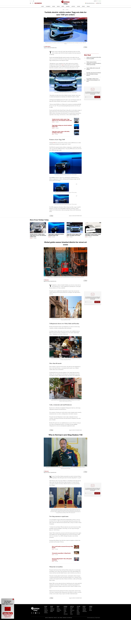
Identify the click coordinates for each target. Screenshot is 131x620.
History (78, 607)
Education (71, 607)
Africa (58, 607)
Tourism (65, 611)
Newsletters (51, 617)
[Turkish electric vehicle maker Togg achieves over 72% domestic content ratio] (76, 120)
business (38, 3)
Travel (71, 611)
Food (71, 612)
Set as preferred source (90, 3)
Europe (51, 607)
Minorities (46, 612)
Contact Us (55, 617)
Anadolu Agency (47, 46)
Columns (90, 607)
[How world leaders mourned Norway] (76, 547)
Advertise (64, 617)
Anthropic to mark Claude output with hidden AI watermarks (93, 235)
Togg (62, 64)
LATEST (42, 6)
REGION (58, 6)
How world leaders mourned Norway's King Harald (62, 547)
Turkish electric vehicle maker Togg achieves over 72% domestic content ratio (62, 120)
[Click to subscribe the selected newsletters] (97, 97)
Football (84, 607)
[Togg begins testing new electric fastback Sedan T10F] (76, 126)
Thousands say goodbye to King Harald (61, 553)
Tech (64, 612)
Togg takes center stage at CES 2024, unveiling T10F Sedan (61, 132)
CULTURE (78, 6)
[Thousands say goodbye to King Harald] (76, 552)
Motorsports (85, 611)
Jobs (58, 617)
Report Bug (70, 617)
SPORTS (83, 6)
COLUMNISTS (48, 6)
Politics (45, 607)
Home (63, 9)
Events (78, 611)
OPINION (90, 606)
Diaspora (45, 611)
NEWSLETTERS (99, 3)
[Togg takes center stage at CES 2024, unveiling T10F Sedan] (76, 132)
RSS (67, 617)
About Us (46, 617)
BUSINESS (67, 6)
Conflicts (58, 611)
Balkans (51, 611)
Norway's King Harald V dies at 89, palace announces (62, 559)
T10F (54, 142)
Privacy (61, 617)
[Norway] (76, 559)
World (53, 134)
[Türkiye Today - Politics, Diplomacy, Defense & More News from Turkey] (65, 3)
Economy (65, 607)
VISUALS (88, 6)
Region (53, 549)
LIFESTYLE (73, 6)
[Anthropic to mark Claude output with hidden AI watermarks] (93, 227)
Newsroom (47, 279)
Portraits (78, 612)
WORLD (63, 6)
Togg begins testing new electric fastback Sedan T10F (62, 126)
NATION (53, 6)
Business (67, 9)
